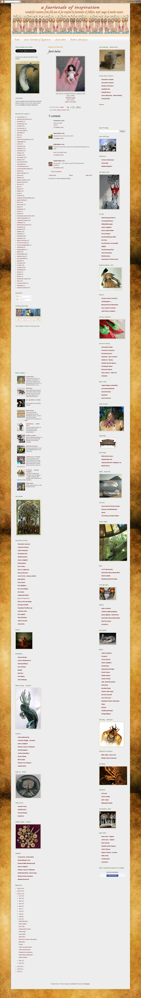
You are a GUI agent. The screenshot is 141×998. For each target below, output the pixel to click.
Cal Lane (104, 793)
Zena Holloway (22, 679)
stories (19, 272)
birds (18, 135)
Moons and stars (22, 240)
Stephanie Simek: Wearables (110, 701)
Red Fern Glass (106, 621)
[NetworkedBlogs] (112, 872)
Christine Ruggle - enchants (26, 740)
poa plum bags (106, 688)
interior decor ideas (23, 225)
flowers (19, 189)
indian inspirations (22, 218)
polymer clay (21, 256)
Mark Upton (21, 759)
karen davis (21, 582)
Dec (20, 963)
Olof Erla (20, 673)
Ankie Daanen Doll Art (108, 218)
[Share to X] (75, 107)
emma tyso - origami (107, 839)
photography (21, 254)
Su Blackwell (105, 859)
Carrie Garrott (105, 659)
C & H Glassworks (107, 569)
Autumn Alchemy (23, 547)
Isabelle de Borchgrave (108, 363)
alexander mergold (107, 79)
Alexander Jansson (24, 544)
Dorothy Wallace (23, 663)
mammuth (74, 984)
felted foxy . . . (30, 388)
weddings (20, 285)
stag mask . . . (23, 937)
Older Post (89, 175)
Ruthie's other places (79, 40)
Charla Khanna (22, 813)
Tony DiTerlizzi (22, 617)
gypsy (19, 207)
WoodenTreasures (23, 879)
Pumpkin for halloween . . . (26, 952)
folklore (19, 191)
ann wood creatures (107, 82)
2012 (19, 966)
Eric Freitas (21, 566)
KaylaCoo (21, 816)
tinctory (103, 707)
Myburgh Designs (106, 803)
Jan (20, 896)
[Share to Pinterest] (80, 107)
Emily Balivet (22, 563)
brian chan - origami (107, 836)
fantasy (19, 177)
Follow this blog (112, 875)
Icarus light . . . (23, 934)
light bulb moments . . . (32, 446)
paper (19, 252)
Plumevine (104, 685)
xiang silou (21, 624)
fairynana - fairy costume (109, 357)
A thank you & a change (33, 457)
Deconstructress (106, 353)
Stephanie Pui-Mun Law (25, 608)
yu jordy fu (104, 624)
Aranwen (104, 656)
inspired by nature (22, 220)
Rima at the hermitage (25, 601)
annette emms (22, 806)
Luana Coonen (105, 678)
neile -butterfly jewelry (108, 682)
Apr (20, 903)
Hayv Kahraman (23, 573)
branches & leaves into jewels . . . (29, 939)
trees (18, 281)
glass (18, 202)
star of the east (106, 698)
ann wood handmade (107, 388)
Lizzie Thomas (105, 849)
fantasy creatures (62, 110)
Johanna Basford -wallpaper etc (111, 462)
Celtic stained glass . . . (25, 949)
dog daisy (104, 395)
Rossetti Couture (106, 369)
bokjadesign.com (106, 459)
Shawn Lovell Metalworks (109, 509)
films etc (19, 184)
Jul (20, 911)
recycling (19, 263)
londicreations (105, 675)
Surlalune (104, 376)
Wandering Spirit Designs (109, 579)
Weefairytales (105, 256)
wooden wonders (22, 287)
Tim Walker (21, 676)
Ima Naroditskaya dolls (108, 237)
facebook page (70, 98)
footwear (19, 195)
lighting (19, 231)
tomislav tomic (22, 611)
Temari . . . (22, 944)
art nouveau (20, 128)
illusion (19, 213)
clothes (19, 153)
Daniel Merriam (22, 553)
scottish (19, 265)
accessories (20, 117)
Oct (20, 919)
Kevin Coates (105, 672)
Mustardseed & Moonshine (109, 305)
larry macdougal (23, 589)
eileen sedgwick (23, 560)
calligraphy (20, 142)
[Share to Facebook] (78, 107)
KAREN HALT (22, 809)
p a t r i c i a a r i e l (23, 598)
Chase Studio (105, 796)
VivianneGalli (105, 98)
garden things (21, 200)
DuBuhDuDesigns (107, 224)
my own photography (23, 245)
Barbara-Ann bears (107, 86)
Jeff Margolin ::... (106, 301)
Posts (20, 296)
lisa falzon (21, 592)
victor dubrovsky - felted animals (111, 95)
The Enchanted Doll (107, 249)
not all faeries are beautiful (109, 243)
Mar (20, 901)
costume (19, 155)
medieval (20, 234)
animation (20, 121)
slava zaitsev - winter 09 (109, 372)
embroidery (20, 164)
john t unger (105, 800)
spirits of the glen (70, 102)
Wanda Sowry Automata (25, 876)
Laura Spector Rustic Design (110, 506)
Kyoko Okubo (22, 756)
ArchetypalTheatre (107, 221)
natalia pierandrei (23, 595)
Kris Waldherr (22, 585)
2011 (19, 893)
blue (18, 137)
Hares (19, 211)
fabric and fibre (21, 173)
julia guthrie (21, 579)
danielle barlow (22, 557)
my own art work (22, 243)
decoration (20, 157)
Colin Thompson (23, 550)
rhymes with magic (107, 691)
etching (19, 171)
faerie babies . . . (24, 924)
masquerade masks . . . (25, 929)
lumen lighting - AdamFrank (110, 615)
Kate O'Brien (22, 667)
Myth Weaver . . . (31, 410)
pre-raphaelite (21, 258)
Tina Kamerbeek (106, 253)
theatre (19, 276)
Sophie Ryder (22, 766)
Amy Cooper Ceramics (108, 308)
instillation (20, 222)
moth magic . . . (23, 931)
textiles (19, 274)
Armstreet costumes (108, 350)
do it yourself (21, 162)
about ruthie (60, 40)
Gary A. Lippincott (23, 569)
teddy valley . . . (30, 483)
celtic (18, 144)
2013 (19, 969)
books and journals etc (24, 139)
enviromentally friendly (24, 169)
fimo (68, 110)
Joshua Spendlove (23, 753)
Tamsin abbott (105, 576)
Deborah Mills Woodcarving (26, 863)
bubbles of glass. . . (32, 435)
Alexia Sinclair (22, 657)
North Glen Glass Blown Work (110, 572)
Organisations (21, 249)
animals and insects (23, 119)
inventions (20, 227)
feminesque (105, 666)
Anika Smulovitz (106, 653)
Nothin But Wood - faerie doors (27, 873)
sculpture (20, 267)
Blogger (87, 984)
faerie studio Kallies (107, 230)
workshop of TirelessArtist (109, 259)
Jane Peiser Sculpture (108, 311)
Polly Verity (105, 855)
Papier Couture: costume (109, 852)
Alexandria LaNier (107, 347)
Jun (20, 909)
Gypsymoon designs (107, 669)
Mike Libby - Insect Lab (108, 755)
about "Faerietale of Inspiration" (37, 40)
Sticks (103, 512)
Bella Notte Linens (107, 456)
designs (19, 159)
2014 (19, 971)
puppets (19, 261)
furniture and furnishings (24, 198)
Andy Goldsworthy (23, 737)
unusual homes (21, 283)
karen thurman (106, 398)
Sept (20, 916)
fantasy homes (21, 182)
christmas (20, 150)
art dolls (19, 126)
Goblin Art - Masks (107, 360)
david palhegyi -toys (24, 860)
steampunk (20, 270)
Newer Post (52, 175)
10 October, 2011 (58, 127)
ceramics (19, 146)
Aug (20, 914)
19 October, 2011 (58, 168)
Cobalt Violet (57, 161)
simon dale (104, 163)
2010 (19, 891)
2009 (19, 888)
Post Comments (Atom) (63, 178)
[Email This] (71, 107)
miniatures (20, 238)
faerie (55, 110)
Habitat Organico (106, 166)
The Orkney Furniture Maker (110, 516)
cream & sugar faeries (25, 947)
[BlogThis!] (73, 107)
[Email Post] (67, 107)
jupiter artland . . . (24, 957)
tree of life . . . (23, 926)
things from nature (22, 279)
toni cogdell (21, 614)
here (36, 105)
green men (20, 204)
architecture (20, 124)
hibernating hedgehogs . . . (27, 955)
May (20, 906)
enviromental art (22, 166)
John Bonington (23, 750)
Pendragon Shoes (107, 366)
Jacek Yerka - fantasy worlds (27, 576)
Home (16, 40)
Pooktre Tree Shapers (24, 763)
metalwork (20, 236)
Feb (20, 898)
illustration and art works (24, 216)
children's (20, 148)
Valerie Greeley (22, 621)
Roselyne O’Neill (23, 605)
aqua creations (106, 608)
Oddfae (103, 246)
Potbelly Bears (106, 92)
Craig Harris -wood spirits (26, 857)
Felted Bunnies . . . (24, 921)
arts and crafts (21, 130)
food (18, 193)
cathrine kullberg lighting (109, 611)
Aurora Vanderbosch (24, 660)
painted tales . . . (31, 376)
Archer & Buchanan (107, 160)
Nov (20, 960)
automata (20, 132)
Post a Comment (56, 171)
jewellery (19, 229)
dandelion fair (105, 89)
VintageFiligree (106, 714)
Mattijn (20, 670)
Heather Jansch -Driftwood (26, 747)
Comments (21, 300)
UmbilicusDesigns (107, 710)
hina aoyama (105, 843)
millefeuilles (57, 144)
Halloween (20, 209)
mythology (20, 247)
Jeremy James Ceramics (109, 298)
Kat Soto (104, 240)
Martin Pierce (105, 466)
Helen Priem (57, 133)
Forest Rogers (105, 233)
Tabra (103, 704)
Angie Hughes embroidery (109, 385)
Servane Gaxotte (106, 694)
